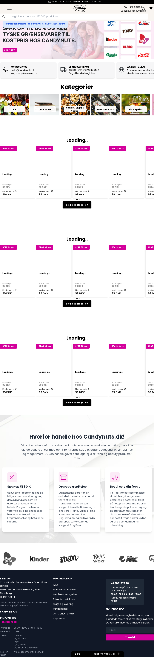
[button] (16, 191)
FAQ (55, 585)
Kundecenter (60, 609)
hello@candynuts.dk (23, 70)
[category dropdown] (9, 8)
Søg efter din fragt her (82, 73)
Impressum (59, 618)
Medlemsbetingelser (65, 594)
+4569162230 (8, 622)
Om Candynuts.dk (63, 613)
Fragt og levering (63, 604)
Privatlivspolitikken (64, 599)
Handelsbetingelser (64, 589)
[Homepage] (80, 8)
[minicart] (151, 8)
